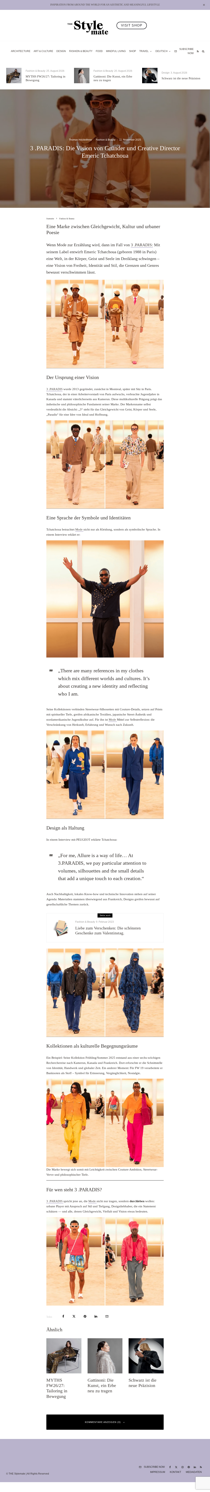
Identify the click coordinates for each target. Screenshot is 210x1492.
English (146, 788)
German (146, 781)
